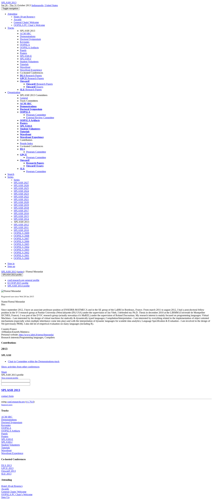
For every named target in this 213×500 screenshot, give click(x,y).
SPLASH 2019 (21, 205)
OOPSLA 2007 (21, 238)
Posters (23, 53)
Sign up (11, 266)
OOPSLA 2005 (21, 244)
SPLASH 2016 (21, 213)
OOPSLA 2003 (21, 250)
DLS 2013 (6, 465)
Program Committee (36, 114)
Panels (23, 50)
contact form (7, 396)
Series (17, 179)
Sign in (11, 263)
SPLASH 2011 (21, 227)
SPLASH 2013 (8, 271)
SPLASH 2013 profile (12, 275)
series (20, 271)
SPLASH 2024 (21, 191)
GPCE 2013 (7, 468)
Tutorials (24, 64)
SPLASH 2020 (21, 202)
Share (4, 372)
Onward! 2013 (8, 471)
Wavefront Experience (31, 70)
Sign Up (5, 497)
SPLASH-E (26, 56)
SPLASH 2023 (21, 193)
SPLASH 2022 (21, 196)
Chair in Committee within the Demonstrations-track (33, 361)
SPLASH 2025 (21, 188)
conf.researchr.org (16, 401)
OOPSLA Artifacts (29, 47)
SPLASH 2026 (21, 185)
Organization (13, 92)
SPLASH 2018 (21, 208)
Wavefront (25, 67)
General (24, 98)
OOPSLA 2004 (21, 247)
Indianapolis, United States (44, 5)
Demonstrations (27, 36)
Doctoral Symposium (30, 39)
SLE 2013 (6, 473)
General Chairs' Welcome (26, 22)
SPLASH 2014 (21, 219)
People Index (26, 143)
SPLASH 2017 (21, 210)
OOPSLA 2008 (21, 236)
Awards (17, 19)
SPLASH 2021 (21, 199)
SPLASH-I (25, 58)
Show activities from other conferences (20, 366)
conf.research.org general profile (23, 280)
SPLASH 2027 (21, 182)
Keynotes (24, 42)
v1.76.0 (30, 401)
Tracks (10, 28)
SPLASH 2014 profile (18, 285)
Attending (12, 14)
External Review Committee (40, 117)
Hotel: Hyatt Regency (24, 16)
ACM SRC (25, 33)
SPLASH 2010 (21, 230)
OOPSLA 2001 (21, 255)
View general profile (9, 378)
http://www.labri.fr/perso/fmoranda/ (36, 334)
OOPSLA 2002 (21, 252)
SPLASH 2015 (21, 216)
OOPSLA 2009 (21, 233)
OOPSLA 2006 (21, 241)
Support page (6, 405)
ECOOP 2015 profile (17, 283)
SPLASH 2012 (21, 224)
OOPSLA (25, 44)
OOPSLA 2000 (21, 258)
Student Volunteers (29, 61)
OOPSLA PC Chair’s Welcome (29, 25)
